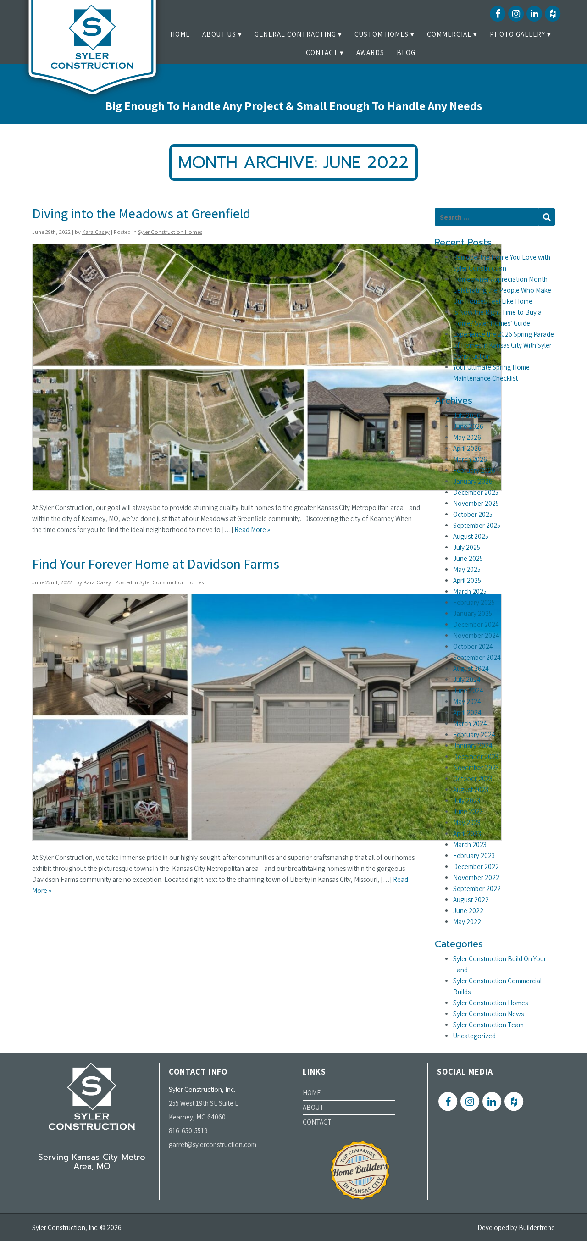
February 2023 (474, 855)
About (313, 1107)
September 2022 (477, 888)
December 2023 (475, 756)
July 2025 (466, 547)
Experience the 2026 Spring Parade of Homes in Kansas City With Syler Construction (503, 345)
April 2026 (467, 448)
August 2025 (470, 536)
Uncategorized (474, 1035)
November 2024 (476, 635)
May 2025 (467, 569)
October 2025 (473, 514)
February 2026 (474, 470)
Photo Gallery (517, 34)
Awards (370, 52)
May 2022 (467, 921)
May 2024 (467, 701)
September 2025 (476, 525)
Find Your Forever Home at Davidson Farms (155, 563)
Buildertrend (537, 1227)
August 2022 (471, 899)
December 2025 (475, 492)
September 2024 (477, 657)
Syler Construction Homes (170, 232)
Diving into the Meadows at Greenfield (141, 213)
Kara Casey (96, 232)
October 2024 (473, 646)
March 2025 (470, 591)
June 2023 (468, 811)
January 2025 (472, 613)
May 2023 (467, 822)
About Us (219, 34)
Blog (406, 52)
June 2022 (468, 910)
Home (180, 34)
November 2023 (476, 767)
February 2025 (474, 602)
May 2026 (467, 437)
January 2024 (473, 745)
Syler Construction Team (488, 1024)
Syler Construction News (488, 1013)
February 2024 (474, 734)
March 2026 (470, 459)
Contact (322, 52)
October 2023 (473, 778)
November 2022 (476, 877)
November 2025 (476, 503)
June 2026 (468, 426)
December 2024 (476, 624)
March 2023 (470, 844)
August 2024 (471, 668)
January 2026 (473, 481)
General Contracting (295, 34)
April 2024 (467, 712)
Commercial (449, 34)
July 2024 (467, 679)
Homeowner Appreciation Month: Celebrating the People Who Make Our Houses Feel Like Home (502, 290)
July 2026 (467, 415)
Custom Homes (381, 34)
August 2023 (470, 789)
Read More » (252, 529)
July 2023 (466, 800)
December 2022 (476, 866)
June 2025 (468, 558)
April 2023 (467, 833)
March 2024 (470, 723)
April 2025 (467, 580)
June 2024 (468, 690)
